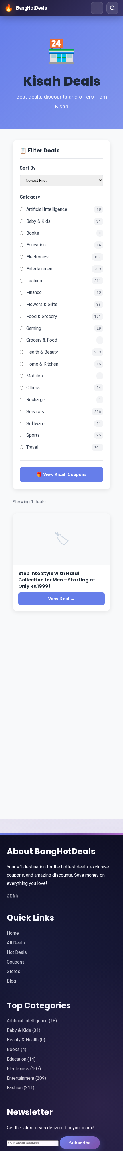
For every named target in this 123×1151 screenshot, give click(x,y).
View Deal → (61, 598)
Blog (11, 981)
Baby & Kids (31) (23, 1030)
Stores (13, 971)
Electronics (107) (24, 1068)
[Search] (112, 8)
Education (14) (21, 1059)
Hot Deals (17, 952)
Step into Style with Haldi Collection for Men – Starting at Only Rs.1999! (56, 579)
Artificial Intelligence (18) (32, 1020)
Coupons (16, 962)
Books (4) (16, 1049)
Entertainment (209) (26, 1078)
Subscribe (80, 1142)
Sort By (27, 168)
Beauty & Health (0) (26, 1039)
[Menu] (97, 8)
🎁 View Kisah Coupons (61, 474)
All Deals (16, 943)
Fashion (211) (20, 1087)
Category (30, 197)
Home (13, 933)
